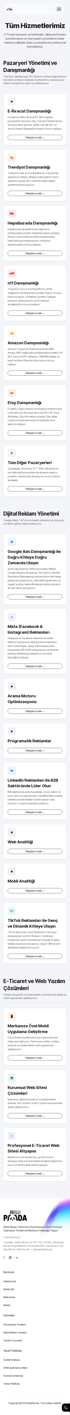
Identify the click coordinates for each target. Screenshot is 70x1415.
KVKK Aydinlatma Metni (15, 1367)
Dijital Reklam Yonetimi (15, 1332)
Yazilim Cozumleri (12, 1340)
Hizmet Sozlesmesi (13, 1375)
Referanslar (9, 1297)
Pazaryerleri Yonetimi (14, 1324)
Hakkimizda (9, 1281)
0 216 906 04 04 (11, 1237)
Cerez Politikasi (11, 1383)
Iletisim (6, 1305)
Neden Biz (8, 1289)
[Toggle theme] (66, 1408)
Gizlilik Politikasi (11, 1359)
